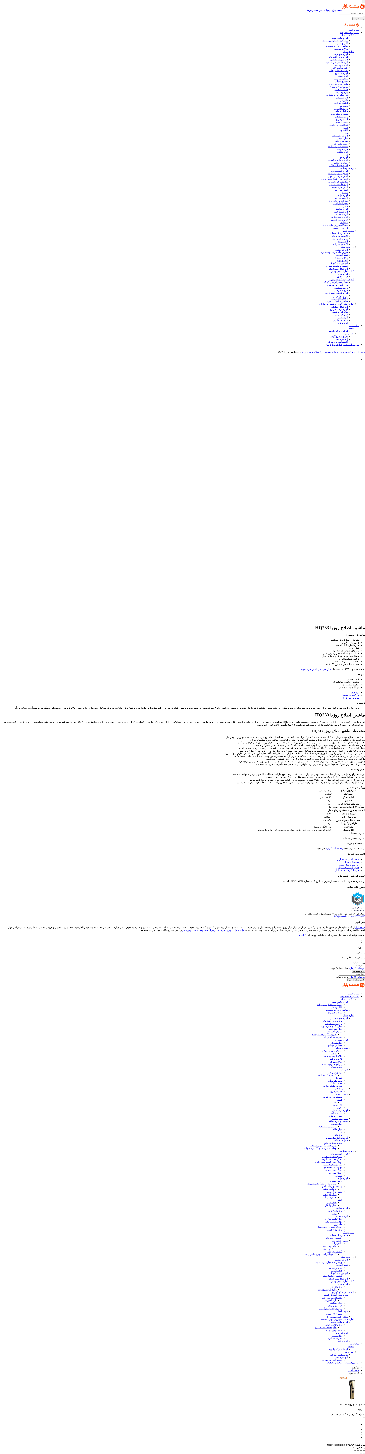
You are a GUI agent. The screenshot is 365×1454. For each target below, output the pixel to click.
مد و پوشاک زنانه (340, 238)
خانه (363, 352)
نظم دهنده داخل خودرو (325, 1327)
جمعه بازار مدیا (352, 862)
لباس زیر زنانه (329, 1246)
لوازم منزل (348, 51)
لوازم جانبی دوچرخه (338, 268)
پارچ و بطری (342, 92)
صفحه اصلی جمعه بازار (348, 859)
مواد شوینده (342, 149)
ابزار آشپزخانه (341, 65)
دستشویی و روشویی (338, 125)
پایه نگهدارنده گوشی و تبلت (335, 40)
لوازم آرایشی (342, 195)
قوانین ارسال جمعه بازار (347, 867)
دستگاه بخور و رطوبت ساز (335, 225)
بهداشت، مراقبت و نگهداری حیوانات (319, 1148)
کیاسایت (302, 935)
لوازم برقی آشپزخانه (338, 57)
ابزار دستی (343, 317)
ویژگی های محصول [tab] (350, 695)
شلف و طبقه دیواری (338, 114)
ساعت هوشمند (341, 49)
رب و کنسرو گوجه (339, 336)
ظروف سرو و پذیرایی (338, 84)
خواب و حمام (341, 122)
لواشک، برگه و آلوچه (338, 331)
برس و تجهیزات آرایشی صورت (322, 1183)
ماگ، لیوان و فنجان (339, 87)
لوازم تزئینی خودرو (339, 309)
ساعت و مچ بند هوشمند (337, 46)
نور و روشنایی (341, 116)
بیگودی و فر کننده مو (338, 182)
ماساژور (344, 222)
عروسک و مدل (341, 290)
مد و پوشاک (348, 230)
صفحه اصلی (353, 30)
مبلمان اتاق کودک (339, 298)
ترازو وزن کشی (340, 228)
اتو (347, 154)
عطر (345, 206)
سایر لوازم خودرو (339, 312)
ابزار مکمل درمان (339, 219)
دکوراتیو (344, 100)
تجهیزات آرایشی (340, 203)
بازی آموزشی (330, 1300)
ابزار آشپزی (342, 76)
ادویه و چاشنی (341, 339)
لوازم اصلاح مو (341, 211)
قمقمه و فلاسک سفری (337, 266)
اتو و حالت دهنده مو (338, 184)
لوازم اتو (344, 157)
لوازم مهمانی (342, 97)
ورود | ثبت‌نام (359, 19)
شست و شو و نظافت (338, 146)
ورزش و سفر (347, 247)
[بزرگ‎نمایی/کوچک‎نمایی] (364, 1450)
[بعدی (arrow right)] (361, 1453)
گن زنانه (327, 1249)
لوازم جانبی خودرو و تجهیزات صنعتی (336, 304)
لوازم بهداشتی (341, 209)
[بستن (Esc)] (355, 1450)
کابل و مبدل (342, 43)
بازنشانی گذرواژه (357, 968)
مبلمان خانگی (341, 111)
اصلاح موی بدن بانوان (338, 176)
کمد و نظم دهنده (340, 144)
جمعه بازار (360, 927)
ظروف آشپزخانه (340, 68)
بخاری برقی (342, 138)
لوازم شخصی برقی (339, 171)
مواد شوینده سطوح (327, 1126)
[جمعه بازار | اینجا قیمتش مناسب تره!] (351, 27)
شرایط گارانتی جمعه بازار (347, 870)
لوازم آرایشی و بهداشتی (205, 930)
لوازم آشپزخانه (341, 54)
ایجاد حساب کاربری (356, 980)
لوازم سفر (187, 930)
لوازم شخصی (342, 352)
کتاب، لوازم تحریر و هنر (342, 271)
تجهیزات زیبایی (329, 1197)
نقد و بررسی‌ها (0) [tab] (350, 698)
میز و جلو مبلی (341, 108)
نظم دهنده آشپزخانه (338, 70)
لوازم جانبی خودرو (339, 306)
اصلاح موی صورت (339, 187)
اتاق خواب (343, 130)
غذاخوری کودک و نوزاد (337, 301)
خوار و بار (349, 333)
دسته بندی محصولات (349, 32)
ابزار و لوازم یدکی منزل (337, 160)
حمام (345, 127)
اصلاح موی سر (341, 190)
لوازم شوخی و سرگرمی (336, 293)
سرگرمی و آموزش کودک (336, 282)
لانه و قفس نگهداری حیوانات (323, 1145)
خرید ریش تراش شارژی (353, 756)
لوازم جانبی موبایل (339, 38)
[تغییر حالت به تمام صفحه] (361, 1450)
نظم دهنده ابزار (340, 320)
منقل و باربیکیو (341, 78)
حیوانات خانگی (341, 163)
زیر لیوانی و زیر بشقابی (337, 95)
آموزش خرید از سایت (349, 865)
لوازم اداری (342, 276)
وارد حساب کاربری (335, 848)
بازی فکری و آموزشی (337, 285)
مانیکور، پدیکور (329, 1189)
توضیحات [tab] (355, 692)
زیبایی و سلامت (346, 168)
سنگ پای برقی (329, 1194)
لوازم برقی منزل (340, 135)
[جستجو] (364, 16)
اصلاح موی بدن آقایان (338, 173)
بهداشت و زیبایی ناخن (338, 200)
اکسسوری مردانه (339, 236)
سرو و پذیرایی (341, 81)
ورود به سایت (358, 971)
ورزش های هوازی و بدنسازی (334, 252)
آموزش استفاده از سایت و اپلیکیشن (342, 344)
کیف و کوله (342, 260)
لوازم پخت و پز (341, 73)
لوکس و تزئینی (341, 103)
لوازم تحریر (342, 274)
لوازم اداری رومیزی (327, 1289)
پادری (345, 133)
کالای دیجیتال (347, 35)
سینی (333, 1053)
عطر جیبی (331, 1202)
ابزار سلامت (342, 214)
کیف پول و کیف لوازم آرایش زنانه (320, 1254)
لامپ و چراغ (342, 119)
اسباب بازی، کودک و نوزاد (341, 279)
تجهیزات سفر (341, 255)
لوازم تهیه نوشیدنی (339, 59)
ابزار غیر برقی (341, 314)
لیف (334, 1102)
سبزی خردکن (341, 141)
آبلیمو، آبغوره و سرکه (338, 342)
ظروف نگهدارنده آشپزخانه (324, 1034)
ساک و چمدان (341, 257)
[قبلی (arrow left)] (364, 1453)
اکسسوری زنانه (340, 244)
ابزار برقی (343, 323)
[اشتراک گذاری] (358, 1450)
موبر (334, 1213)
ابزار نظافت (342, 152)
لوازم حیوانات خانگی (338, 165)
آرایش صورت (341, 198)
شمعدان (344, 106)
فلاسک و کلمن (341, 89)
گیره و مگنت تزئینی (327, 1075)
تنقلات (351, 328)
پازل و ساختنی (341, 287)
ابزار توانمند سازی (339, 217)
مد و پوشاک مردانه (339, 233)
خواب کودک (342, 295)
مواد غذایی (354, 325)
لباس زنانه (343, 241)
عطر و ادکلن (330, 1205)
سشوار (344, 192)
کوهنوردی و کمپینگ (339, 263)
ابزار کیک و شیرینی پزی (337, 62)
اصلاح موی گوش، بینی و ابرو (334, 179)
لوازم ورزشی (341, 249)
